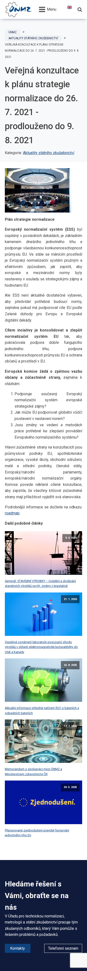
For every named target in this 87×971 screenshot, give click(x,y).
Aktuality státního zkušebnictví (48, 152)
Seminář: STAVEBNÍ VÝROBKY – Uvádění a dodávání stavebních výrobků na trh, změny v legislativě (40, 583)
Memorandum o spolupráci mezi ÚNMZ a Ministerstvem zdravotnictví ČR (33, 771)
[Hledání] (79, 9)
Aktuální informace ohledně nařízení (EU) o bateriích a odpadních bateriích (42, 710)
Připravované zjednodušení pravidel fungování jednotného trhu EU (37, 833)
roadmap (12, 513)
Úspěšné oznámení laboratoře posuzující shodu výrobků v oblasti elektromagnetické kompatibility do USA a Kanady (41, 647)
